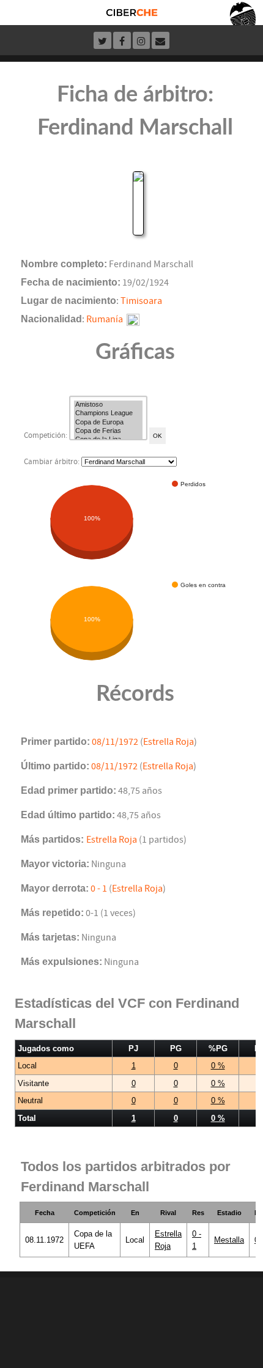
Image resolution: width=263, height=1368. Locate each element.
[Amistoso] (108, 405)
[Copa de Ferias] (108, 431)
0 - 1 (99, 888)
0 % (218, 1065)
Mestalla (229, 1239)
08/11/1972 (115, 741)
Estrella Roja (168, 741)
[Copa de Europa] (108, 422)
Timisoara (141, 300)
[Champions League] (108, 413)
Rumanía (104, 319)
